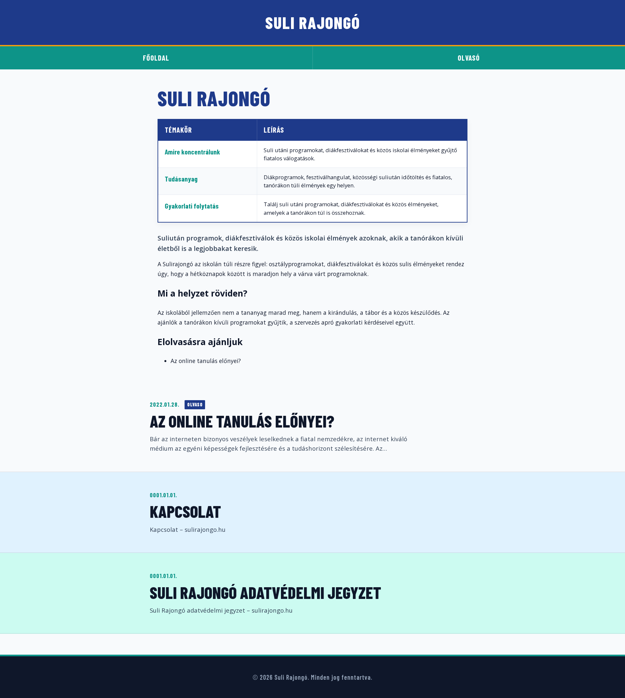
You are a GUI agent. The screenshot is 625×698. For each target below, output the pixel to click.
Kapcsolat (185, 511)
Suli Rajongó (312, 22)
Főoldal (156, 57)
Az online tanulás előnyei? (242, 421)
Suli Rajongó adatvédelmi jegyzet (265, 592)
